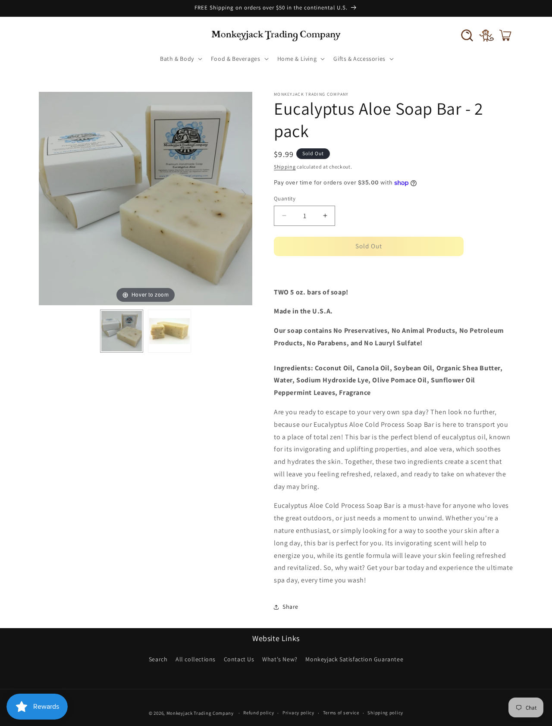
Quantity (284, 198)
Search (158, 659)
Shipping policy (385, 713)
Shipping (285, 166)
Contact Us (239, 659)
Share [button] (290, 606)
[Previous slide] (47, 194)
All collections (196, 659)
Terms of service (341, 713)
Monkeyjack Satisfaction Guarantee (354, 659)
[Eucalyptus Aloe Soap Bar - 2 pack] (121, 331)
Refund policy (258, 713)
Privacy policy (298, 713)
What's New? (280, 659)
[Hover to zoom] (145, 197)
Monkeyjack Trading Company (200, 713)
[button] (467, 35)
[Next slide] (243, 194)
